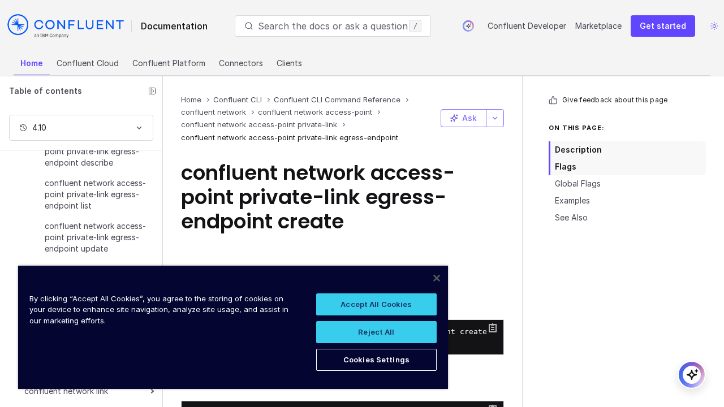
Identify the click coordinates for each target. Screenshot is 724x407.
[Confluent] (65, 26)
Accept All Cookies (376, 304)
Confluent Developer (527, 26)
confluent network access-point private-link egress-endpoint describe (95, 151)
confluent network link (66, 391)
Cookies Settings (376, 359)
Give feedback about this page (614, 100)
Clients (289, 63)
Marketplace (598, 26)
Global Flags (578, 183)
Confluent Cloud (88, 63)
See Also (571, 217)
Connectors (241, 63)
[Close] (436, 278)
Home (31, 63)
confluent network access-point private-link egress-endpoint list (95, 194)
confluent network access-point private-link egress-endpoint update (95, 237)
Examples (572, 200)
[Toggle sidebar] (152, 91)
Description (578, 149)
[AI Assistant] (468, 26)
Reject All (376, 331)
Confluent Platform (168, 63)
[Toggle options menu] (494, 118)
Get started (663, 26)
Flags (565, 166)
